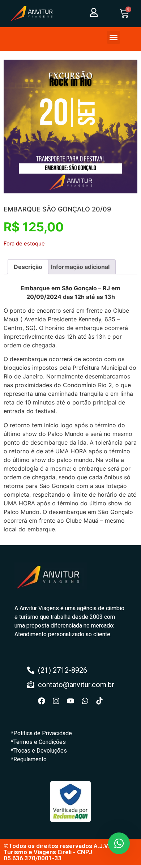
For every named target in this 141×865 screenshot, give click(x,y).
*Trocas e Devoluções (39, 750)
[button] (113, 37)
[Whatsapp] (85, 701)
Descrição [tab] (28, 266)
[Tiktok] (99, 701)
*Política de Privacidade (41, 733)
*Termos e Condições (38, 741)
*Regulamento (29, 759)
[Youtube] (70, 701)
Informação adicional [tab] (80, 266)
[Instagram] (56, 701)
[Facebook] (41, 701)
